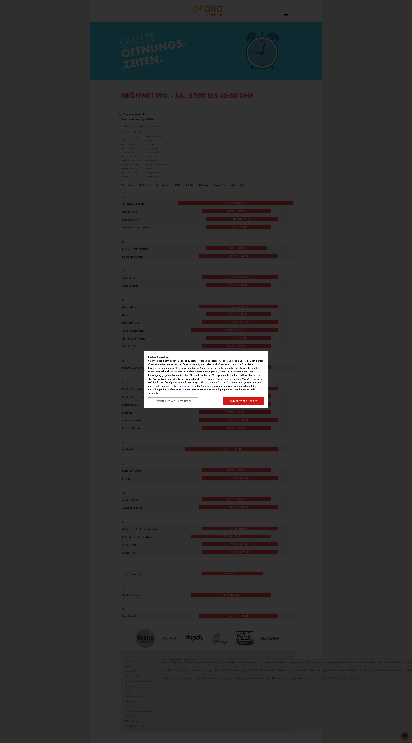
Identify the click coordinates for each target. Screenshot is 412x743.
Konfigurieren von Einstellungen (173, 401)
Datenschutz (184, 386)
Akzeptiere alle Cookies (243, 401)
